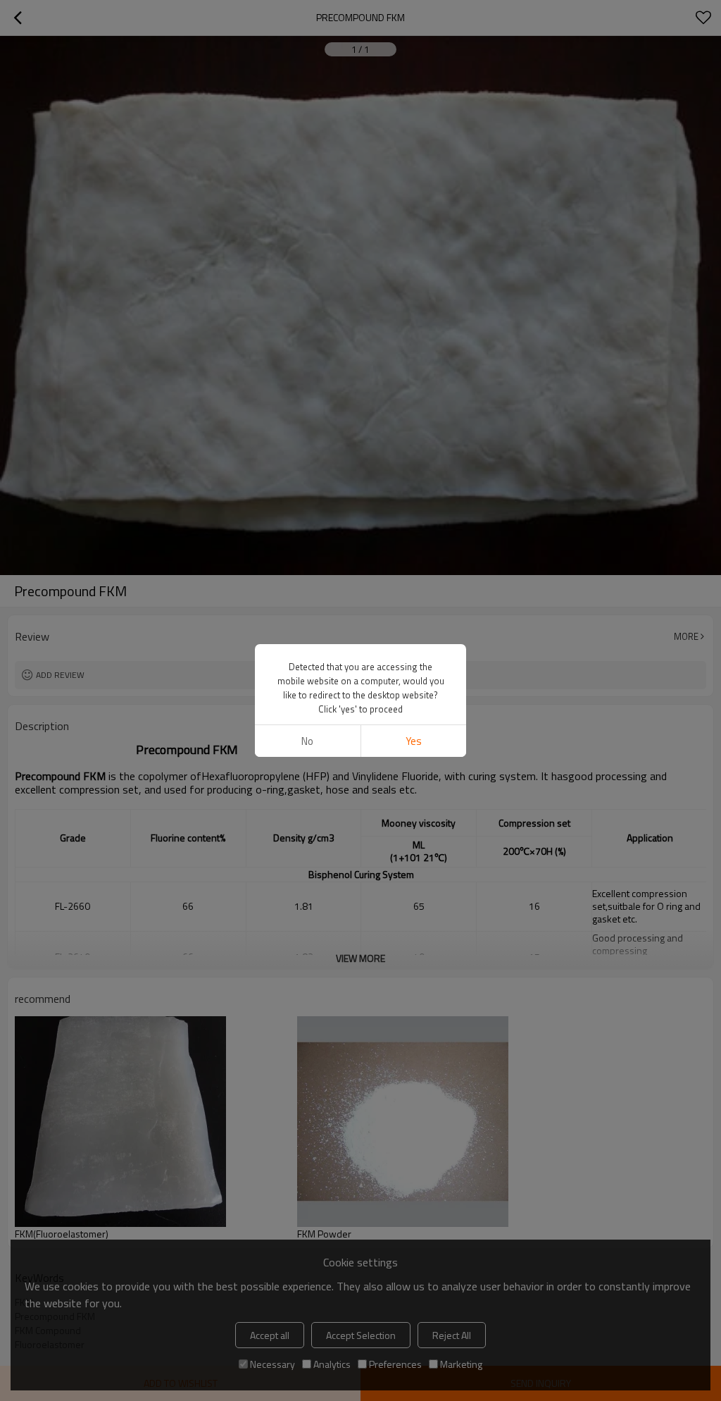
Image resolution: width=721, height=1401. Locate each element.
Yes (414, 741)
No (307, 741)
